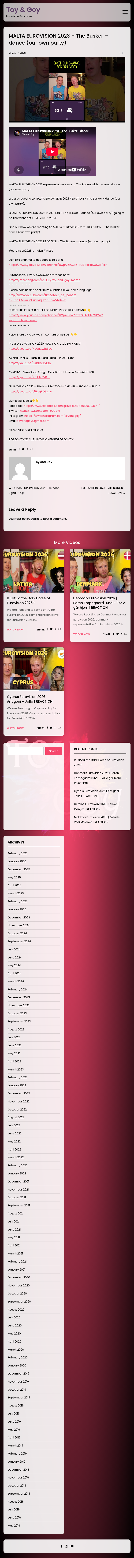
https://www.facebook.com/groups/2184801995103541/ (62, 406)
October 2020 (17, 1294)
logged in (32, 519)
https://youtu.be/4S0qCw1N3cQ (31, 349)
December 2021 (18, 1182)
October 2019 (17, 1390)
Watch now (15, 629)
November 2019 (18, 1382)
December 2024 (19, 917)
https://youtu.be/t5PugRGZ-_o (30, 392)
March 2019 (15, 1446)
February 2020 (18, 1357)
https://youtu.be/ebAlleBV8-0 (29, 377)
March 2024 (16, 981)
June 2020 (15, 1325)
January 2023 (17, 1085)
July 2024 (14, 949)
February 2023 (17, 1077)
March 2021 (15, 1254)
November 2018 (18, 1478)
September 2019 (19, 1397)
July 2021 (14, 1222)
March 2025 (16, 893)
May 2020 (14, 1334)
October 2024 (17, 933)
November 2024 (19, 925)
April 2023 (14, 1061)
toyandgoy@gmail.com (33, 421)
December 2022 (19, 1093)
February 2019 (17, 1454)
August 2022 (16, 1117)
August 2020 (16, 1310)
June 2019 (14, 1422)
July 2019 (14, 1414)
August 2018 (16, 1502)
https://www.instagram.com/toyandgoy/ (52, 416)
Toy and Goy (43, 462)
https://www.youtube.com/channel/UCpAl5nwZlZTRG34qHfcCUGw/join (58, 265)
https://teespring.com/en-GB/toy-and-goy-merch (44, 280)
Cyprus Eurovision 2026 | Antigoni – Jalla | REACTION (30, 699)
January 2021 (16, 1270)
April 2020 (14, 1342)
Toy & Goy (23, 10)
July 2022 (14, 1125)
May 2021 (14, 1237)
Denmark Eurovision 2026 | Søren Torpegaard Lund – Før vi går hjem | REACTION (99, 603)
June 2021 (14, 1230)
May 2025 (14, 877)
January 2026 (17, 861)
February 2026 (18, 853)
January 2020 (17, 1366)
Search (53, 751)
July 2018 (14, 1509)
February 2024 (18, 989)
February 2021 (17, 1262)
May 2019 (14, 1430)
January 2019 (16, 1462)
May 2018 (14, 1526)
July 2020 (14, 1317)
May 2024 (14, 965)
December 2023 (19, 997)
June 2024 (15, 957)
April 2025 (14, 885)
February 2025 (18, 901)
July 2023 (14, 1037)
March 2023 (16, 1069)
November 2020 (19, 1285)
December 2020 (19, 1277)
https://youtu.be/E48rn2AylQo (30, 363)
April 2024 (14, 973)
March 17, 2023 (17, 53)
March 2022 (16, 1157)
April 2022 (14, 1150)
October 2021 (17, 1197)
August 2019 (16, 1406)
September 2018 (19, 1494)
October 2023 (17, 1013)
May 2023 (14, 1053)
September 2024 (19, 941)
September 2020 (19, 1302)
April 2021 (14, 1245)
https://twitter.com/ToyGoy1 (40, 411)
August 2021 (16, 1213)
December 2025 (19, 869)
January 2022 (17, 1173)
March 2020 (16, 1350)
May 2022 (14, 1141)
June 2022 (14, 1133)
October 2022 (17, 1110)
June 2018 (14, 1518)
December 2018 (18, 1470)
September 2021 (19, 1205)
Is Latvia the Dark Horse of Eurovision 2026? (28, 600)
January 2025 (17, 909)
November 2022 (18, 1101)
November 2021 (18, 1190)
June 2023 (14, 1045)
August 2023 (16, 1029)
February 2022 (17, 1165)
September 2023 (19, 1021)
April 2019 (14, 1438)
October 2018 (17, 1486)
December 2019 (18, 1374)
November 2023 (18, 1005)
